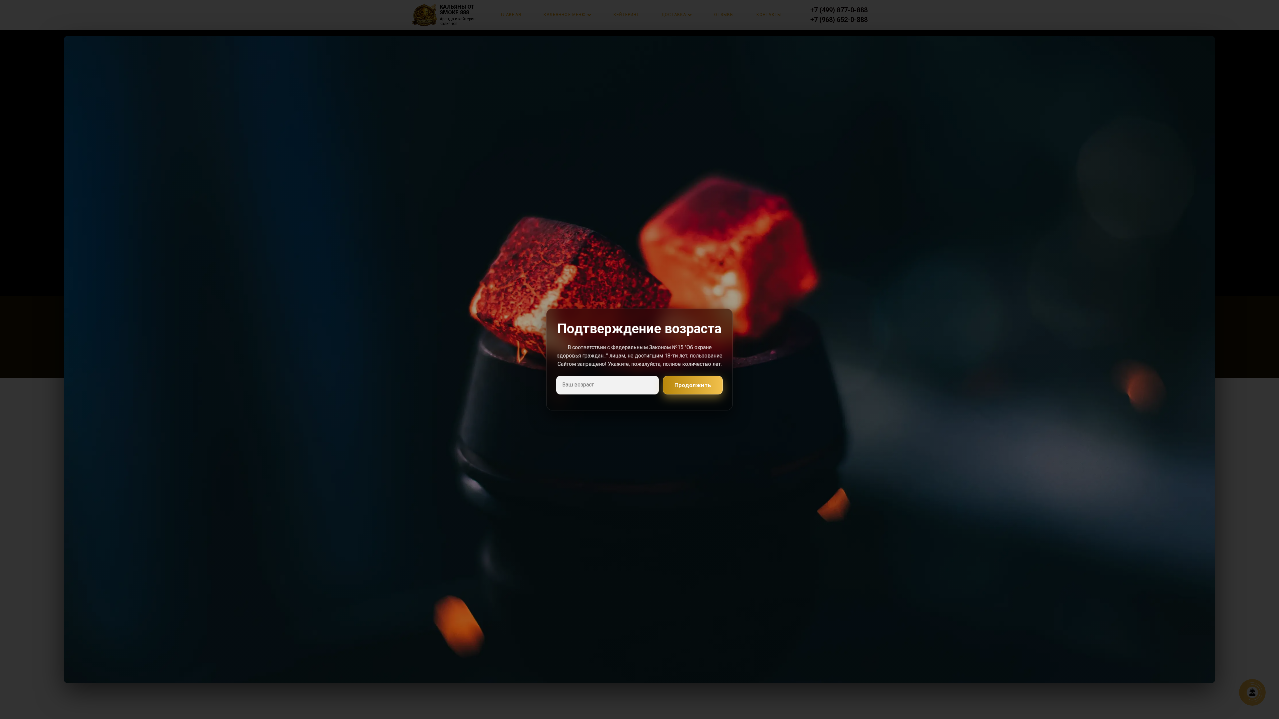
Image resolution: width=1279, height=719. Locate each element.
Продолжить (692, 385)
